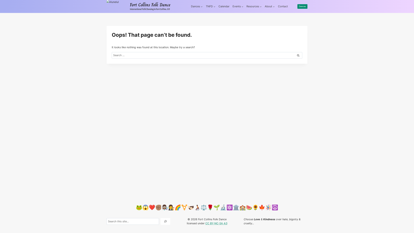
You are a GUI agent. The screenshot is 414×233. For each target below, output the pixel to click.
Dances (302, 6)
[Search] (165, 221)
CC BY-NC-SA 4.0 (216, 223)
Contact (283, 6)
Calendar (223, 6)
